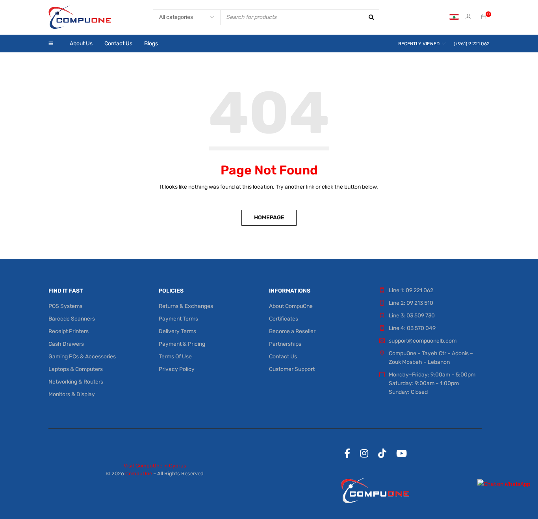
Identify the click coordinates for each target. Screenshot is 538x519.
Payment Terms (178, 318)
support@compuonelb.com (422, 340)
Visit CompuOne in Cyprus (155, 466)
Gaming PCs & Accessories (82, 356)
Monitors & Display (71, 394)
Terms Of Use (175, 356)
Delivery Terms (177, 331)
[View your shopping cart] (483, 17)
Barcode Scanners (71, 318)
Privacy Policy (177, 369)
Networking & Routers (75, 381)
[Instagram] (364, 453)
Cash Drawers (66, 344)
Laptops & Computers (75, 369)
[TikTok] (382, 453)
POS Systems (65, 306)
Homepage (269, 217)
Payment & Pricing (182, 344)
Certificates (283, 318)
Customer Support (292, 369)
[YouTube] (401, 453)
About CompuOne (291, 306)
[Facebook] (347, 453)
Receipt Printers (68, 331)
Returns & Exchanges (186, 306)
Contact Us (283, 356)
